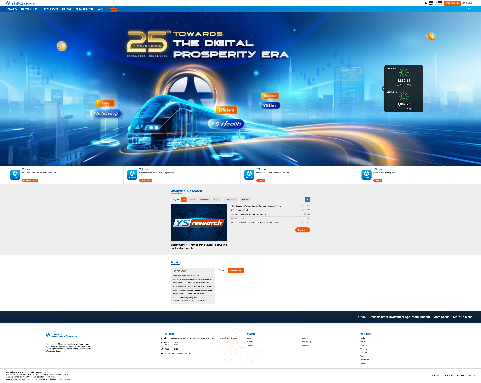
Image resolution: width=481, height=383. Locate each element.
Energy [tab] (216, 200)
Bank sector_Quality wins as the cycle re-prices (248, 214)
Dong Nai (305, 345)
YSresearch (364, 360)
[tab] (175, 199)
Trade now (144, 180)
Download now (29, 180)
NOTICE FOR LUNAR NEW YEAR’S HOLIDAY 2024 (192, 286)
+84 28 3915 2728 (171, 349)
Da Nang (250, 342)
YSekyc (363, 338)
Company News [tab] (236, 270)
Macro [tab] (192, 200)
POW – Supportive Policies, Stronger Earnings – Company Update (255, 206)
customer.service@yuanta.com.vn (177, 353)
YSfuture (363, 353)
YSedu (362, 363)
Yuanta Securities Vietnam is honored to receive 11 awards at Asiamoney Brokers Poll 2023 (192, 292)
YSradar (363, 356)
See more (301, 230)
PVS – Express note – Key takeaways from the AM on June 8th (254, 223)
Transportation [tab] (230, 200)
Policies (460, 376)
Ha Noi (249, 338)
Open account (452, 3)
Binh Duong (306, 342)
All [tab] (184, 200)
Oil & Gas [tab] (245, 200)
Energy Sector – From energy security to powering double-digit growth (199, 246)
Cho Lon (305, 338)
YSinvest (363, 345)
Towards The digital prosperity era (186, 275)
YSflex (362, 342)
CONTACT (436, 376)
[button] (468, 3)
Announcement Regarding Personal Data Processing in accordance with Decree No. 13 (190, 299)
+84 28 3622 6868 (435, 2)
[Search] (469, 9)
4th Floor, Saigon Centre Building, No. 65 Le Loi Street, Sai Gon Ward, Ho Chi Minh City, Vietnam (200, 338)
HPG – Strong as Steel (239, 210)
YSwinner (364, 349)
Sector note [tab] (204, 200)
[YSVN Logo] (21, 3)
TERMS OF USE (448, 376)
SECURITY (470, 376)
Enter (260, 180)
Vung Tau (250, 345)
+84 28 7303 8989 (435, 4)
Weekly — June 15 (237, 219)
